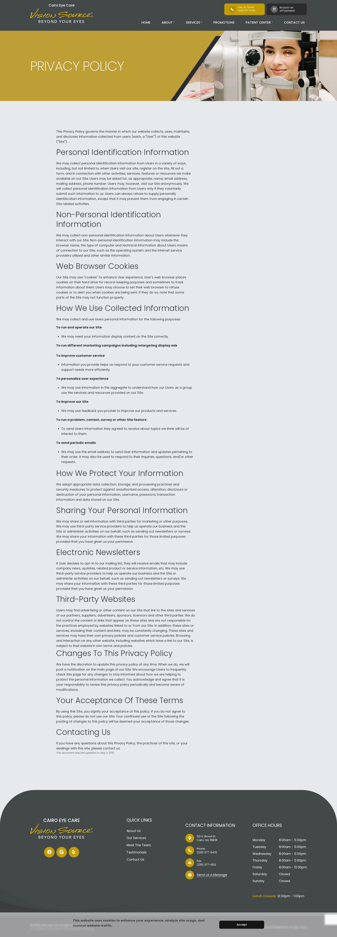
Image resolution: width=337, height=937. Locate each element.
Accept (242, 925)
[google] (61, 852)
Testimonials (137, 852)
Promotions (223, 22)
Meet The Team (139, 845)
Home (145, 22)
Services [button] (193, 22)
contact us (111, 748)
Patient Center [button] (258, 22)
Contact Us (294, 22)
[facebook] (49, 852)
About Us (134, 831)
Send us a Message (212, 875)
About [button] (167, 22)
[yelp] (74, 852)
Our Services (136, 838)
